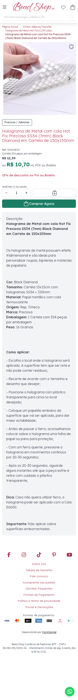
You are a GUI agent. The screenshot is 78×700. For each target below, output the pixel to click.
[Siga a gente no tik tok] (39, 555)
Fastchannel (49, 632)
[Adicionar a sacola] (54, 193)
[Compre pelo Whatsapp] (69, 691)
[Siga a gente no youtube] (69, 555)
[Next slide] (69, 78)
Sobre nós (39, 564)
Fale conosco (39, 576)
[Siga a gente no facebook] (8, 555)
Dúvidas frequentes (39, 588)
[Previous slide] (9, 78)
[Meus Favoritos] (63, 7)
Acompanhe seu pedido (39, 582)
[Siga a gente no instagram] (23, 555)
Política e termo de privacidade (39, 600)
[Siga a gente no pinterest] (54, 555)
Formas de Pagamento (39, 594)
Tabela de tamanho (39, 570)
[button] (4, 7)
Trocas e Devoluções (39, 607)
